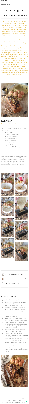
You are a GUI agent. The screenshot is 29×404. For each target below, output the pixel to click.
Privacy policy (16, 402)
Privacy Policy (4, 0)
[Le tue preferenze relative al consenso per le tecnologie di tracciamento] (26, 401)
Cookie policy (24, 402)
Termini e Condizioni (7, 402)
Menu (26, 4)
